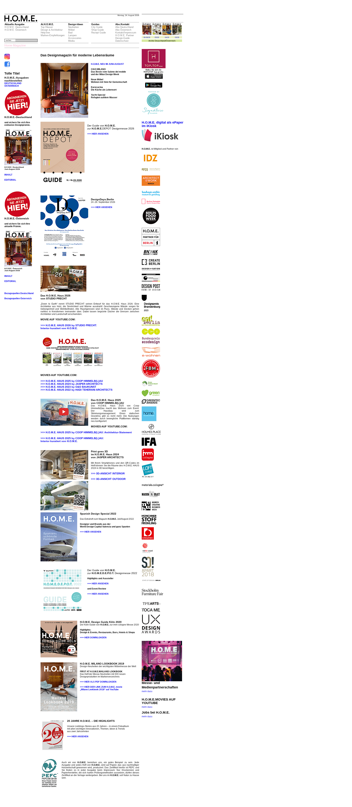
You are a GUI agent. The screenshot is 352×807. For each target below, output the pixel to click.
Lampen (72, 35)
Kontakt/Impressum (125, 32)
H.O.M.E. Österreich (15, 29)
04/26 (167, 37)
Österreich (170, 41)
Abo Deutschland (124, 27)
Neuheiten (73, 27)
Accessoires (74, 38)
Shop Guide (97, 29)
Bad (70, 32)
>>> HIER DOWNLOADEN (93, 637)
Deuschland (160, 41)
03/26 (177, 37)
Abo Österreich (123, 29)
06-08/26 (147, 37)
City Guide (96, 27)
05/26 (157, 37)
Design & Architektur (52, 29)
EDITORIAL (10, 180)
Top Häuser (47, 27)
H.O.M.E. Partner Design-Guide (124, 36)
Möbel (71, 29)
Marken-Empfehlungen (53, 35)
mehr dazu (147, 691)
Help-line (45, 32)
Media (71, 40)
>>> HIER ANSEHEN (98, 134)
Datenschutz (122, 40)
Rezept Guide (98, 32)
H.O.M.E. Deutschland (17, 27)
